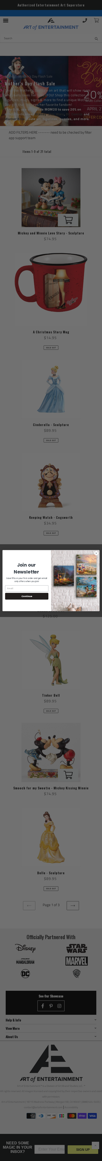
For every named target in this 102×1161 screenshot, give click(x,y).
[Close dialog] (96, 553)
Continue (26, 596)
